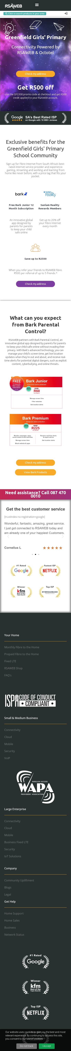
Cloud (8, 737)
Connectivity (12, 730)
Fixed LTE (10, 661)
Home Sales (12, 920)
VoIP (7, 758)
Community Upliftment (19, 880)
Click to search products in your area (26, 13)
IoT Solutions (12, 856)
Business (10, 927)
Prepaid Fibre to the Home (21, 654)
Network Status (14, 934)
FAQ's (8, 675)
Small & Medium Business (21, 718)
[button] (37, 4)
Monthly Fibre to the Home (21, 647)
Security (9, 751)
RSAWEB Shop (13, 668)
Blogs (7, 887)
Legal (7, 894)
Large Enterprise (15, 809)
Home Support (14, 913)
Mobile (8, 744)
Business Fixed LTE (16, 842)
